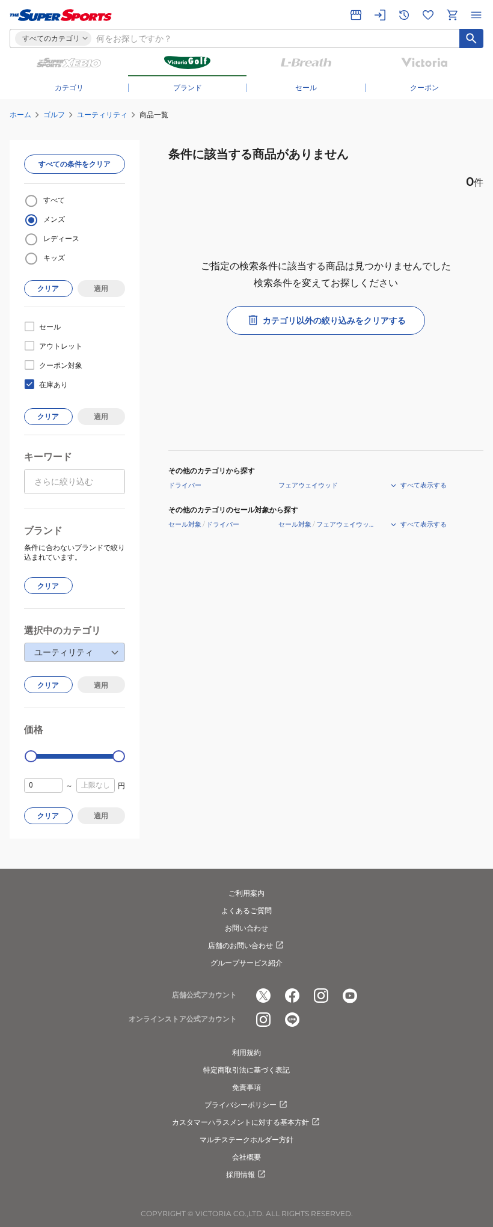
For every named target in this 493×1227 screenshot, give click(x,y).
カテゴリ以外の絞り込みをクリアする (334, 320)
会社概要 (246, 1156)
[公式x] (263, 995)
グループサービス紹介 (246, 962)
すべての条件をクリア (74, 163)
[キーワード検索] (471, 38)
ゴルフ (54, 114)
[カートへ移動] (452, 15)
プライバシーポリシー (240, 1104)
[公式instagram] (321, 995)
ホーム (20, 114)
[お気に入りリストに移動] (428, 15)
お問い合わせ (246, 927)
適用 (101, 288)
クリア (48, 288)
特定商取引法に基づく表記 (246, 1069)
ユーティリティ (102, 114)
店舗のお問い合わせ (240, 945)
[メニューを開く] (476, 15)
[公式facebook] (292, 995)
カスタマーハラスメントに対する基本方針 (240, 1122)
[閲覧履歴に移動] (404, 15)
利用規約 (246, 1052)
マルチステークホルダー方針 (246, 1139)
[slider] (31, 756)
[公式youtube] (350, 995)
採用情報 (240, 1174)
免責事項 (246, 1087)
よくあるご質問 (246, 910)
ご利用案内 (246, 893)
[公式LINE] (292, 1019)
